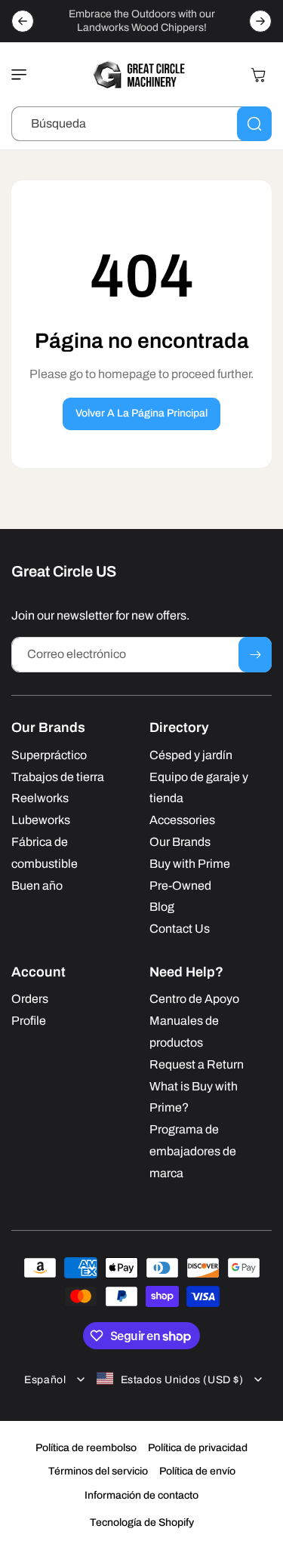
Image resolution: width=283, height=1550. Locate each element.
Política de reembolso (86, 1447)
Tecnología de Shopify (142, 1522)
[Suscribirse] (255, 654)
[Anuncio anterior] (22, 21)
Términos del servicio (98, 1471)
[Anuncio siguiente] (260, 21)
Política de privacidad (198, 1447)
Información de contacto (141, 1495)
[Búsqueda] (254, 123)
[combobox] (141, 123)
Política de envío (197, 1471)
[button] (22, 74)
